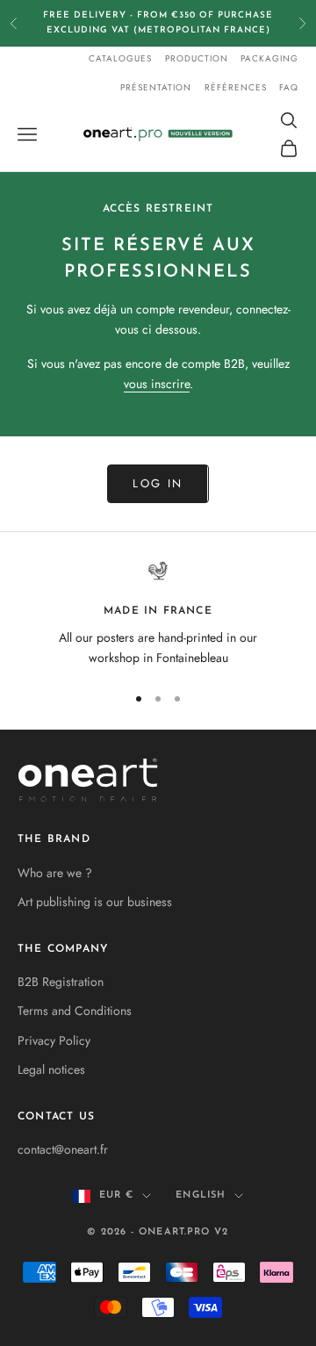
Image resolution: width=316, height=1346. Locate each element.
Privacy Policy (54, 1040)
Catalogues (120, 58)
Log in (158, 483)
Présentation (155, 87)
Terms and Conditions (75, 1010)
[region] (158, 614)
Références (236, 87)
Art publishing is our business (95, 902)
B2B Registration (61, 981)
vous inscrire (157, 383)
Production (196, 58)
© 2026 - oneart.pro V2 (157, 1232)
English (201, 1195)
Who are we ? (55, 873)
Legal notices (51, 1069)
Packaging (269, 58)
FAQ (288, 87)
